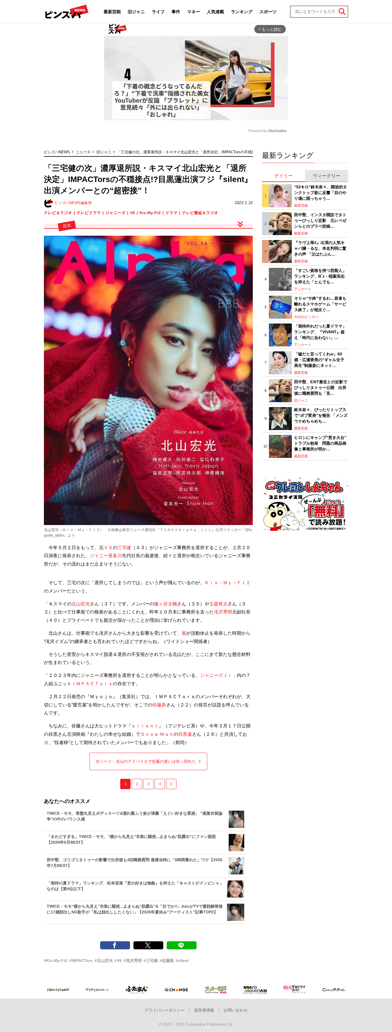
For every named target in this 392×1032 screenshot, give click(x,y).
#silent (182, 960)
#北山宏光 (103, 960)
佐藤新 (159, 704)
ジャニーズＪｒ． (218, 675)
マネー (193, 11)
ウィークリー (326, 175)
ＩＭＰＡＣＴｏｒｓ (92, 683)
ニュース (83, 152)
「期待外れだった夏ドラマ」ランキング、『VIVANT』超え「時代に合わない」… (320, 332)
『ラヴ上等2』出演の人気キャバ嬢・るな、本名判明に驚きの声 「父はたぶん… (320, 248)
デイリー (283, 175)
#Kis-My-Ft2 (55, 960)
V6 (132, 212)
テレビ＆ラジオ (58, 212)
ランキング (242, 11)
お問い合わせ (236, 1010)
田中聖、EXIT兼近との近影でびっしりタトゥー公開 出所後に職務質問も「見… (320, 387)
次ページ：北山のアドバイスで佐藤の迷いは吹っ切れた (146, 761)
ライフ (158, 11)
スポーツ (268, 11)
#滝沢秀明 (132, 960)
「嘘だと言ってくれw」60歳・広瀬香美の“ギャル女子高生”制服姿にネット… (319, 359)
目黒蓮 (185, 734)
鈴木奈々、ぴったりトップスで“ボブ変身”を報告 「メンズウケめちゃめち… (321, 415)
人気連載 (215, 11)
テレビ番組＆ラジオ (200, 212)
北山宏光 (80, 603)
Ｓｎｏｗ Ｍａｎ (157, 734)
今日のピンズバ (306, 317)
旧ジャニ (136, 11)
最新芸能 (112, 11)
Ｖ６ (108, 547)
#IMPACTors (81, 960)
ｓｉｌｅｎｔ (145, 725)
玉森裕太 (218, 603)
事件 (176, 11)
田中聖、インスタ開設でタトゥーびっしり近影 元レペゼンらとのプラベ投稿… (320, 220)
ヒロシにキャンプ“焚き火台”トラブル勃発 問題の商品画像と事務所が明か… (320, 443)
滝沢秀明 (223, 611)
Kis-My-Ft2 (150, 212)
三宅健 (124, 547)
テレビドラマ (89, 212)
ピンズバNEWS (57, 152)
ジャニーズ (115, 212)
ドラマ (171, 212)
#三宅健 (150, 960)
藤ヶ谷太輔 (165, 603)
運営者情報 (204, 1010)
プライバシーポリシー (164, 1010)
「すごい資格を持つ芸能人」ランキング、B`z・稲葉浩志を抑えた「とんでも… (320, 276)
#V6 (118, 960)
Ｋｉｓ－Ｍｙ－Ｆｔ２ (228, 582)
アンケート (302, 289)
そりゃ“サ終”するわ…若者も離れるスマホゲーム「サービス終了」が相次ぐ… (320, 304)
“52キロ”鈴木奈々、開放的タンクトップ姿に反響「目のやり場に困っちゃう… (320, 192)
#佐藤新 (167, 960)
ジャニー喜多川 (106, 555)
